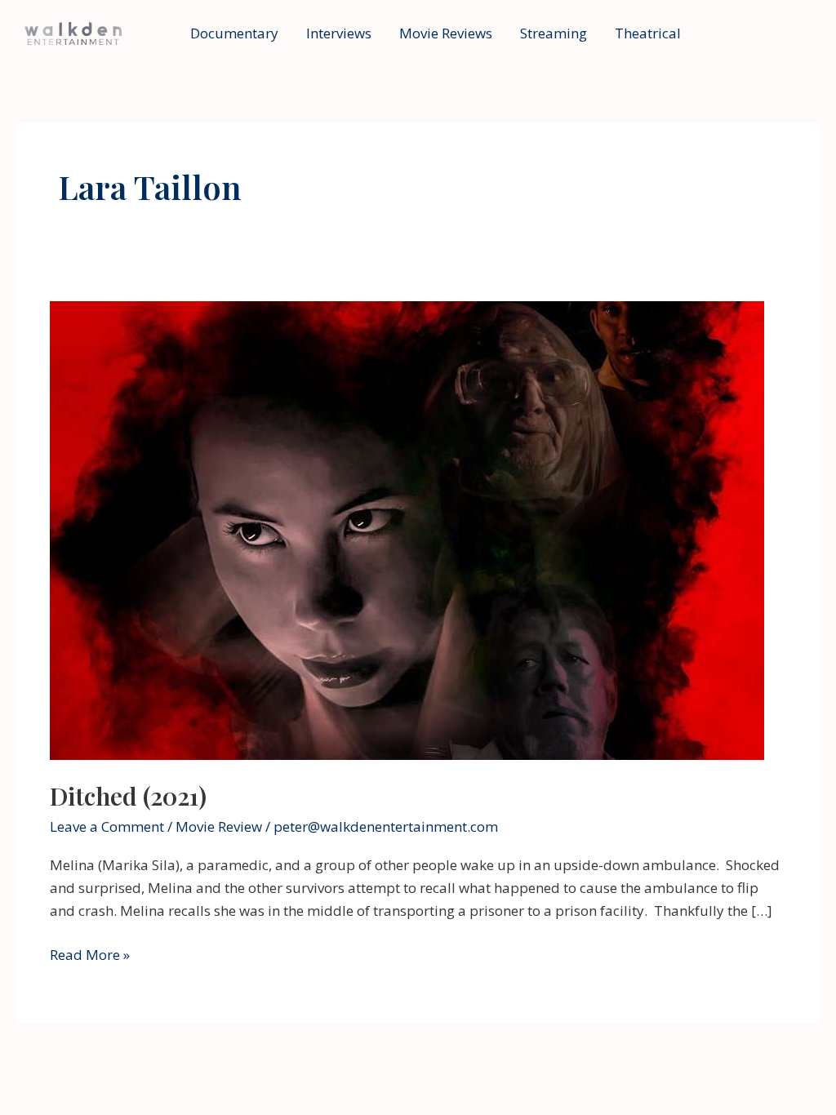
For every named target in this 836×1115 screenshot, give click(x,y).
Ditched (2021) (128, 796)
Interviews (338, 33)
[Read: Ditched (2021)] (407, 528)
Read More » (90, 955)
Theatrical (648, 33)
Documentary (234, 33)
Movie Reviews (445, 33)
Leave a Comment (107, 826)
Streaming (553, 33)
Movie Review (219, 826)
